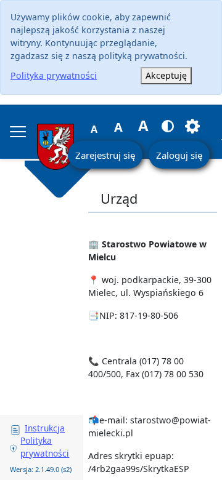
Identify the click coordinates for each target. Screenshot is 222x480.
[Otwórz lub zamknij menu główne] (18, 132)
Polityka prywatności (53, 75)
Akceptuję (166, 75)
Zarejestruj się (105, 155)
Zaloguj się (179, 155)
